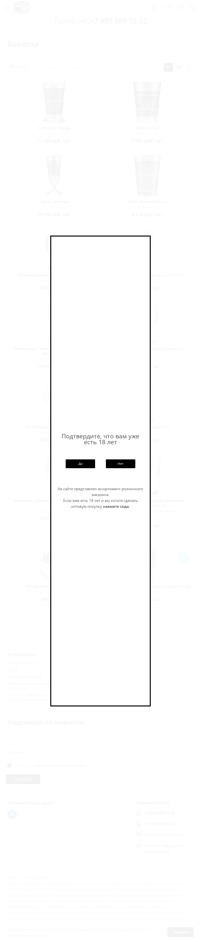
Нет (120, 463)
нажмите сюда (116, 506)
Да (80, 463)
